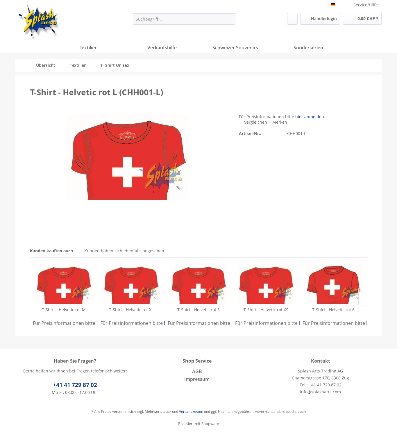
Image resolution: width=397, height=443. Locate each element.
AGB (197, 371)
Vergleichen (255, 122)
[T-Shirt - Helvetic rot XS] (266, 283)
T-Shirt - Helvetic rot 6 (333, 309)
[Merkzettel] (292, 19)
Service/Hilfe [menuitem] (365, 5)
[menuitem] (184, 19)
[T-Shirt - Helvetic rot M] (63, 283)
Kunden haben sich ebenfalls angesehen (124, 250)
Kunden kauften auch (51, 250)
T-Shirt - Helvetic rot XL (131, 309)
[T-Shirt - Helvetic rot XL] (131, 283)
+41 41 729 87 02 (75, 385)
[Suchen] (230, 19)
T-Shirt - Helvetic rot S (198, 309)
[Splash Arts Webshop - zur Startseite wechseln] (39, 21)
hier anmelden (309, 116)
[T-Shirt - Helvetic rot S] (198, 283)
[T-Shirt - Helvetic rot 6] (333, 283)
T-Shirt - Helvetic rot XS (266, 309)
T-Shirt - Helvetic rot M (64, 309)
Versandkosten (191, 411)
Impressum (197, 379)
